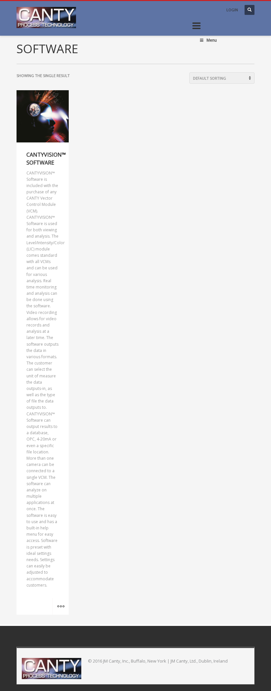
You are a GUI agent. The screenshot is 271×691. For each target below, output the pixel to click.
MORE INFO (60, 606)
